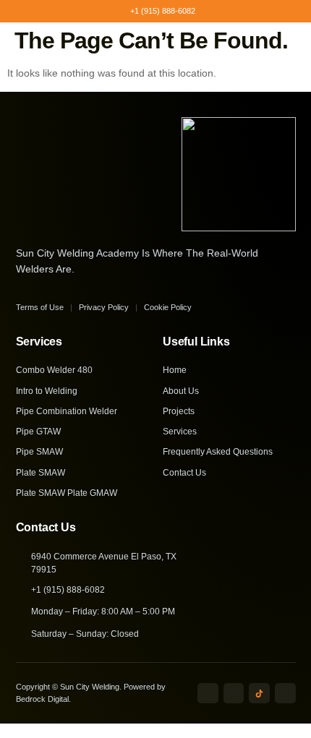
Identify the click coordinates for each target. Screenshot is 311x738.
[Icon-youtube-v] (285, 693)
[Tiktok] (259, 693)
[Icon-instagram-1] (233, 693)
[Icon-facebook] (207, 693)
